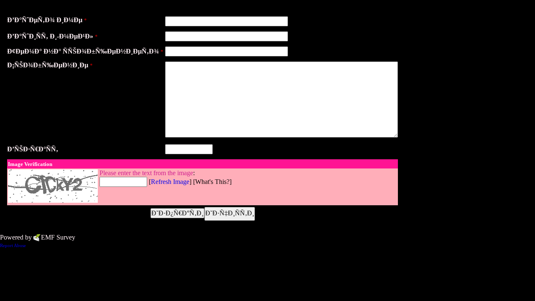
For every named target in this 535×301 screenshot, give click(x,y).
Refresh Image (170, 181)
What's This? (212, 181)
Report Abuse (13, 245)
